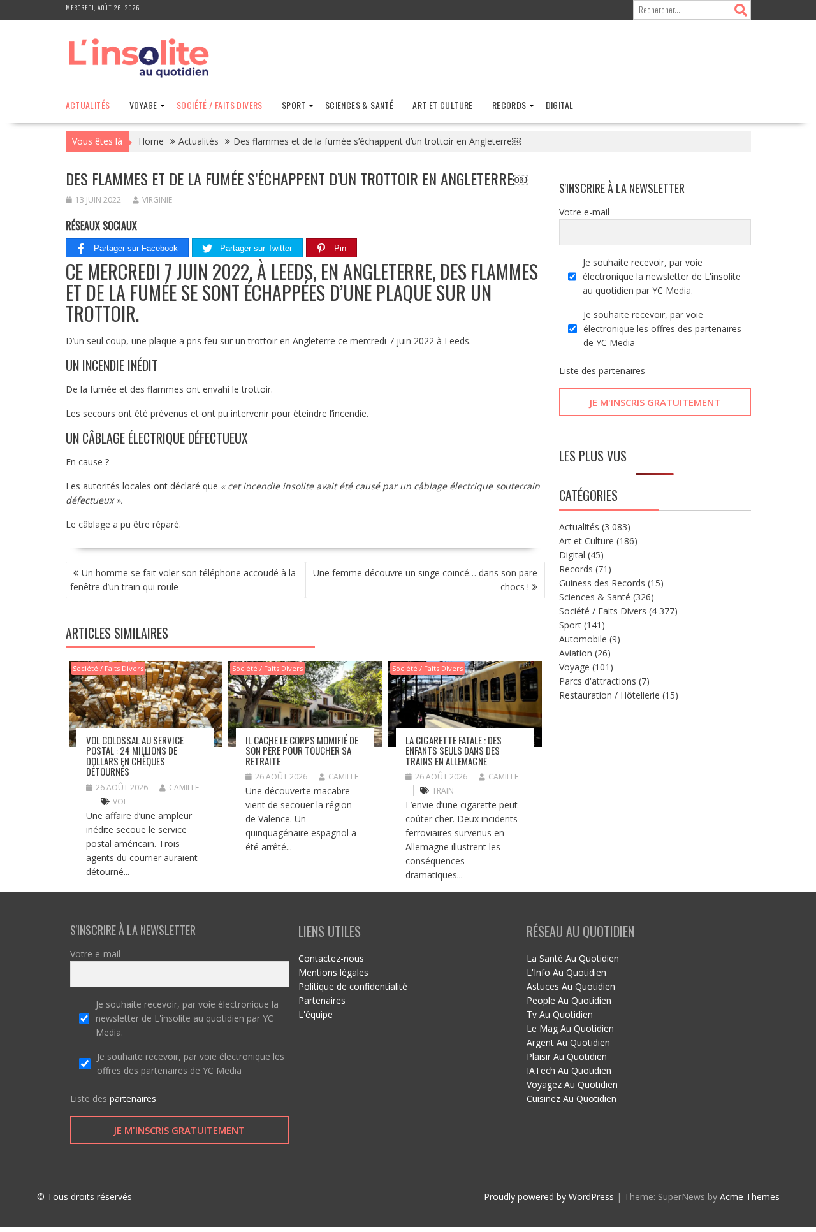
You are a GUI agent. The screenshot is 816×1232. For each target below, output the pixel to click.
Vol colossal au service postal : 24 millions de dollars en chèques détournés (135, 756)
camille (184, 787)
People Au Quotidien (569, 1000)
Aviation (575, 653)
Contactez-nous (331, 958)
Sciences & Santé (359, 105)
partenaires (622, 371)
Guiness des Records (602, 583)
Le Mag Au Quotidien (570, 1028)
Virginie (157, 199)
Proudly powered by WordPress (549, 1197)
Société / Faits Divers (220, 105)
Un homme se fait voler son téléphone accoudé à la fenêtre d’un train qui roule (183, 580)
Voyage (143, 105)
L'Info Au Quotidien (566, 972)
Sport (294, 105)
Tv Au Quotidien (560, 1014)
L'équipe (315, 1014)
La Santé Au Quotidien (573, 958)
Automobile (583, 639)
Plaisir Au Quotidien (567, 1056)
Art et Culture (442, 105)
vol (120, 801)
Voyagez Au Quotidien (572, 1084)
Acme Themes (750, 1197)
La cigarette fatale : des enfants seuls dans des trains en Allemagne (453, 750)
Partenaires (322, 1000)
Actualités (88, 105)
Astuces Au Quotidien (571, 986)
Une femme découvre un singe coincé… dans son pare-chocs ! (427, 580)
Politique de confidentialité (352, 986)
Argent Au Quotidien (568, 1042)
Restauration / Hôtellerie (609, 695)
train (443, 790)
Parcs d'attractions (597, 681)
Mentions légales (333, 972)
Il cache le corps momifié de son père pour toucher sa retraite (301, 750)
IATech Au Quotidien (569, 1070)
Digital (560, 105)
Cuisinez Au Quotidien (571, 1098)
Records (509, 105)
